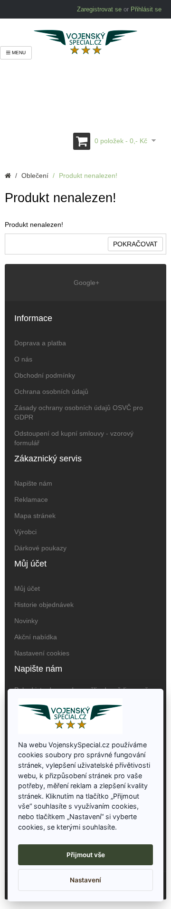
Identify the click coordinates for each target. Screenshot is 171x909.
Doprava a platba (40, 343)
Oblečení (34, 175)
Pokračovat (135, 244)
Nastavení (85, 880)
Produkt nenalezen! (88, 175)
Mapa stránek (35, 515)
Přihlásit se (146, 9)
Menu (18, 52)
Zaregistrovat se (99, 9)
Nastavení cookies (41, 653)
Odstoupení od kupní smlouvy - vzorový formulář (73, 438)
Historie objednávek (44, 604)
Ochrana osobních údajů (51, 391)
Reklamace (31, 499)
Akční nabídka (35, 637)
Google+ (85, 282)
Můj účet (27, 588)
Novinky (26, 621)
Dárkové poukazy (40, 548)
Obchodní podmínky (44, 375)
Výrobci (25, 532)
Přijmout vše (85, 855)
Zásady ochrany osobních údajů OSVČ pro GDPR (78, 412)
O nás (23, 359)
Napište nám (33, 483)
